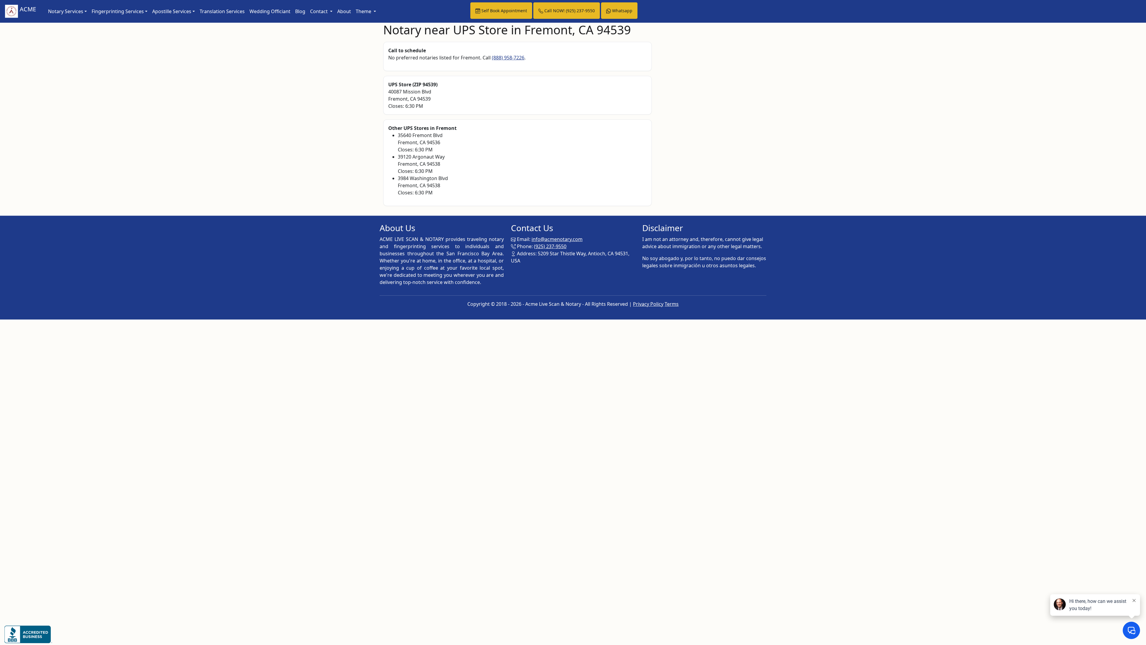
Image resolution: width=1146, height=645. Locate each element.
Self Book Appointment (503, 10)
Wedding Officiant (269, 11)
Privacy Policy (648, 304)
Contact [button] (319, 11)
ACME (27, 9)
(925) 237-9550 (550, 246)
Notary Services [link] (65, 11)
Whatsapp (621, 10)
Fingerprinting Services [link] (118, 11)
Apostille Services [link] (171, 11)
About (344, 11)
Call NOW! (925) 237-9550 (569, 10)
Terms (672, 304)
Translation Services (222, 11)
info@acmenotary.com (557, 239)
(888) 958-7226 (508, 57)
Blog (300, 11)
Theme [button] (364, 11)
